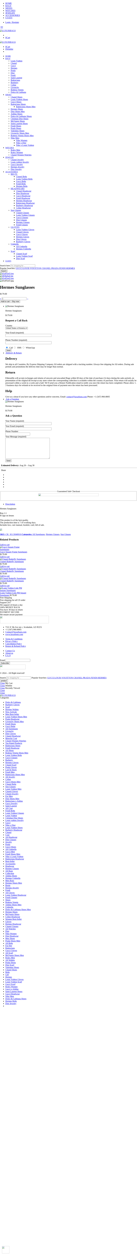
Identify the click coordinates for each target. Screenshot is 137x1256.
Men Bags (9, 880)
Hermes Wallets (12, 709)
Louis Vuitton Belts (24, 179)
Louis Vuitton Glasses (25, 215)
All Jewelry (10, 777)
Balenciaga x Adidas (14, 801)
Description (10, 504)
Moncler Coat (11, 738)
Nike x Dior (21, 143)
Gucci (13, 66)
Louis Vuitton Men (13, 789)
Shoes (7, 900)
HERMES (70, 268)
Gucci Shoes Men (12, 782)
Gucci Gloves (22, 234)
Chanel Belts (21, 176)
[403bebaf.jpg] (6, 276)
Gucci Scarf (10, 984)
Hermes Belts (21, 186)
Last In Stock (11, 770)
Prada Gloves (11, 767)
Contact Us (10, 651)
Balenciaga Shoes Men (25, 107)
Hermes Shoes (17, 109)
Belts (7, 972)
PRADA (55, 268)
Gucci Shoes (16, 102)
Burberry (14, 82)
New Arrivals (11, 712)
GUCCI (19, 268)
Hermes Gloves (22, 237)
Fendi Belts (21, 184)
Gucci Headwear (23, 196)
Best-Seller (10, 861)
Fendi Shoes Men (12, 854)
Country (8, 325)
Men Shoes (10, 938)
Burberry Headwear (24, 205)
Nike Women (21, 140)
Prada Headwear (12, 719)
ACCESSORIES (12, 15)
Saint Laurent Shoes (19, 123)
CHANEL (46, 268)
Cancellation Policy (13, 644)
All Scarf (9, 953)
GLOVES (15, 227)
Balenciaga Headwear (25, 203)
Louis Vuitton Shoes (19, 99)
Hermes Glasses (23, 222)
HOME (8, 3)
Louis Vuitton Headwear (15, 895)
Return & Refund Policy (15, 646)
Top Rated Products (13, 743)
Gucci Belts (21, 181)
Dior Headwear (22, 193)
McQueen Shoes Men (14, 955)
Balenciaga (15, 80)
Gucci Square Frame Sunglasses (13, 552)
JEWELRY (10, 13)
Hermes (14, 68)
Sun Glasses (16, 210)
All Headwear (11, 837)
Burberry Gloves (23, 241)
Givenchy (15, 87)
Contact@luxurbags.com (15, 632)
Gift (7, 974)
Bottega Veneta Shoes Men (22, 135)
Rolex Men (15, 150)
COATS (8, 18)
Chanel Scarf (21, 254)
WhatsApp (30, 348)
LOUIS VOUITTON (32, 268)
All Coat (9, 808)
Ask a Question (12, 399)
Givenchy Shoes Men (20, 133)
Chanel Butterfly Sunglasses (12, 561)
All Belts (9, 943)
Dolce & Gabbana (18, 92)
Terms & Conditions (13, 639)
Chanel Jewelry (17, 160)
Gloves (8, 921)
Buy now (15, 301)
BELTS (14, 174)
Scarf (13, 251)
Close (2, 683)
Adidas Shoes (16, 114)
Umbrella (15, 244)
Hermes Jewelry (17, 167)
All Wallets (10, 960)
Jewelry (8, 842)
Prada (13, 70)
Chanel (14, 63)
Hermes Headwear (24, 201)
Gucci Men (10, 852)
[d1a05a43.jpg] (7, 273)
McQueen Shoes (18, 121)
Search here (5, 265)
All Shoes (9, 750)
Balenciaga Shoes (18, 104)
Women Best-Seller (13, 919)
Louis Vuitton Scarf (24, 256)
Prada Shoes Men (12, 941)
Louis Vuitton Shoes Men (16, 717)
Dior (13, 73)
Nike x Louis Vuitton (25, 145)
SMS (19, 348)
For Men (9, 796)
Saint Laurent (16, 78)
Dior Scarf (20, 258)
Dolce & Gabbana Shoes (21, 116)
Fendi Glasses (22, 225)
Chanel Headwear (23, 191)
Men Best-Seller (12, 714)
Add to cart (5, 301)
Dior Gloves (21, 239)
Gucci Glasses (22, 217)
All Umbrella (21, 246)
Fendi (13, 75)
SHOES (8, 8)
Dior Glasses (21, 220)
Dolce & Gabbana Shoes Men (18, 909)
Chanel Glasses (22, 213)
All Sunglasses (38, 534)
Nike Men (15, 138)
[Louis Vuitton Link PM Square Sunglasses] (13, 589)
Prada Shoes (16, 128)
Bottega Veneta (17, 90)
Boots (7, 885)
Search (4, 271)
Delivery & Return (13, 353)
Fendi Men (10, 772)
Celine (13, 85)
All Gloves (10, 893)
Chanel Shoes (16, 97)
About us (9, 653)
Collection (9, 873)
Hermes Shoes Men (13, 883)
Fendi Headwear (23, 198)
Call (10, 348)
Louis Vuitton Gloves (25, 229)
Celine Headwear (23, 208)
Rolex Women (17, 152)
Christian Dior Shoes (19, 119)
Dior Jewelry (16, 169)
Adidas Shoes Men (13, 905)
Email (2, 660)
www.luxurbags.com (14, 634)
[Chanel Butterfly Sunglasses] (13, 559)
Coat (7, 835)
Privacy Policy (11, 641)
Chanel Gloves (22, 232)
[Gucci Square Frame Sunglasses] (13, 548)
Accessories (10, 864)
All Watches (10, 929)
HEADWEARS (17, 188)
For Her (8, 946)
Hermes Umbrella (23, 249)
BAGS (8, 6)
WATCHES (10, 10)
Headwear (9, 866)
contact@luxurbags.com (76, 397)
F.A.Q (8, 655)
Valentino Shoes (17, 131)
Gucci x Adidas (11, 989)
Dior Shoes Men (18, 111)
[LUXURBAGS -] (8, 30)
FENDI (62, 268)
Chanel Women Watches (21, 155)
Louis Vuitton (16, 61)
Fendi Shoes (16, 126)
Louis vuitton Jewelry (20, 162)
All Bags (9, 871)
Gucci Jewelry (17, 164)
